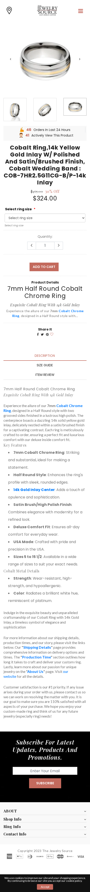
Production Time (36, 657)
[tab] (44, 355)
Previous (10, 59)
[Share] (38, 334)
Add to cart (44, 266)
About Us (35, 671)
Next (79, 59)
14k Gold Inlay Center (34, 489)
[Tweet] (42, 334)
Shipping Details (37, 647)
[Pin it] (47, 334)
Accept (45, 887)
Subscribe (45, 783)
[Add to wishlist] (51, 334)
